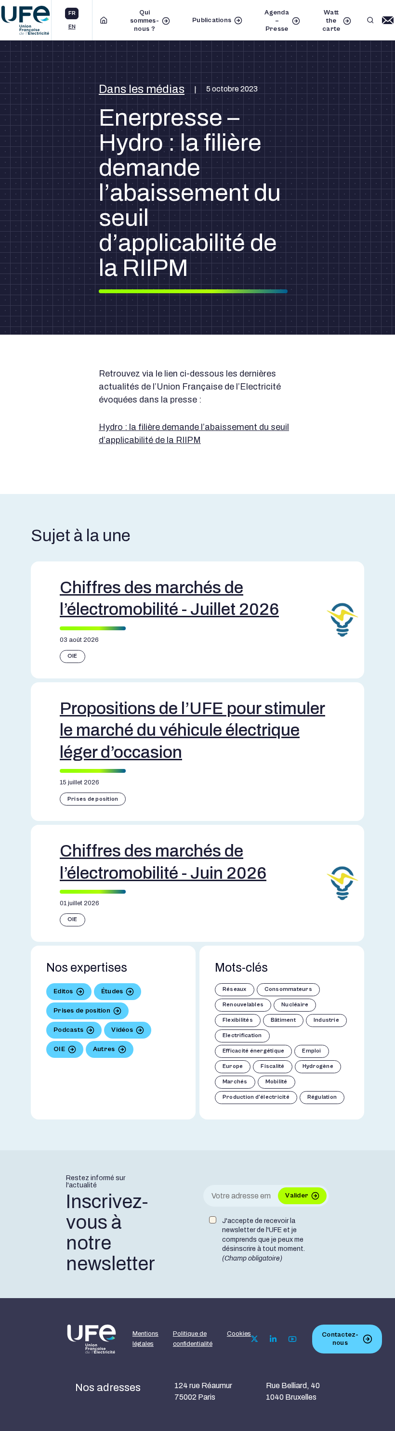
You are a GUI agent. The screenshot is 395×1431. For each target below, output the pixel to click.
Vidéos (122, 1030)
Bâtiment (283, 1020)
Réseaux (235, 989)
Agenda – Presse (276, 21)
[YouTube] (292, 1339)
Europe (233, 1066)
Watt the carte (331, 21)
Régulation (322, 1097)
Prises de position (92, 799)
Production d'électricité (256, 1097)
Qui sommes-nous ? (144, 21)
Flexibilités (238, 1020)
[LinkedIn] (273, 1339)
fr (72, 13)
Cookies (239, 1333)
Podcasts (68, 1030)
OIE (72, 656)
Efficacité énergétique (253, 1051)
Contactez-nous (340, 1339)
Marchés (235, 1082)
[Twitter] (254, 1339)
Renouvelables (243, 1005)
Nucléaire (294, 1005)
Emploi (311, 1051)
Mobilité (276, 1082)
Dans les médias (141, 89)
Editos (63, 991)
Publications (211, 20)
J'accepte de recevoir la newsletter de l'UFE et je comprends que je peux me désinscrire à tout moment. (263, 1239)
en (72, 27)
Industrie (326, 1020)
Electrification (242, 1035)
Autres (104, 1049)
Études (112, 991)
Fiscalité (272, 1066)
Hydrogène (318, 1066)
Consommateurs (288, 989)
